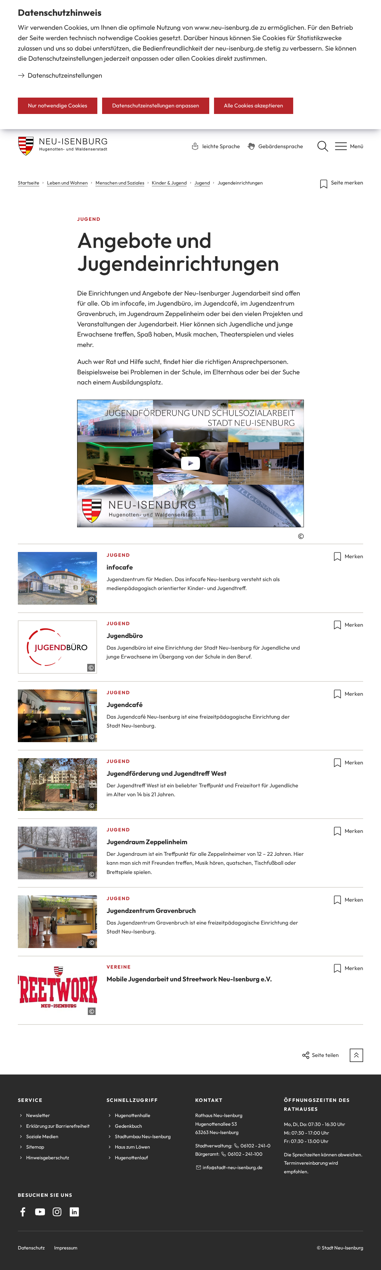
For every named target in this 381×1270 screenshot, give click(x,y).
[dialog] (190, 64)
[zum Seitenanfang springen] (356, 1055)
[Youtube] (40, 1212)
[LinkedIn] (74, 1212)
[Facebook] (23, 1212)
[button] (190, 463)
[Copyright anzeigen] (301, 536)
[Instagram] (57, 1212)
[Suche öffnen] (323, 146)
